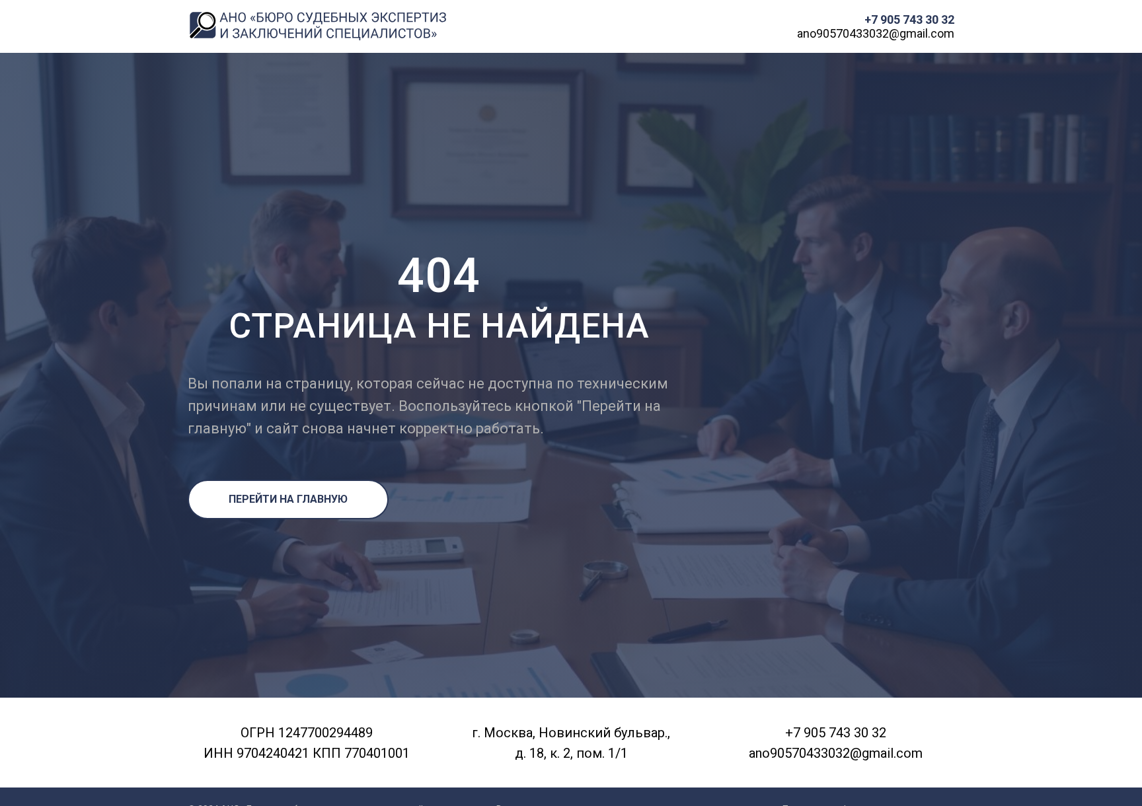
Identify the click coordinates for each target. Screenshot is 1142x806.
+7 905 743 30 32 (909, 19)
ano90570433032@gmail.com (875, 33)
